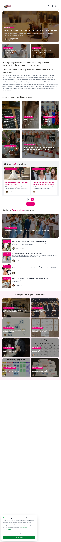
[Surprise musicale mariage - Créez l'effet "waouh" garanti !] (45, 307)
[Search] (52, 6)
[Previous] (28, 199)
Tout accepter (19, 537)
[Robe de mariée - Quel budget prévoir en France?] (30, 115)
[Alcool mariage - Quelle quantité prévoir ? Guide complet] (30, 26)
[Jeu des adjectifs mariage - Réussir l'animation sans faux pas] (45, 367)
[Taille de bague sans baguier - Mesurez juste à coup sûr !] (45, 347)
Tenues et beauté (36, 48)
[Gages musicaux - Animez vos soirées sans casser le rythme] (16, 307)
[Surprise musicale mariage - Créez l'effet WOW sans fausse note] (11, 144)
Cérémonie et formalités (49, 116)
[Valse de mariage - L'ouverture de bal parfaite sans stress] (16, 347)
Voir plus (30, 204)
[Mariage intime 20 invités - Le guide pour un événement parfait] (30, 226)
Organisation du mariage (11, 227)
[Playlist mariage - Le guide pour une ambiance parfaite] (16, 327)
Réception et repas (8, 27)
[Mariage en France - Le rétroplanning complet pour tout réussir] (16, 367)
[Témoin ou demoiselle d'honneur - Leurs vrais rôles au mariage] (50, 115)
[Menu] (48, 6)
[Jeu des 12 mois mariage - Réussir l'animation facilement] (45, 327)
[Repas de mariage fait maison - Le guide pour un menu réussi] (40, 144)
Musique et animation (10, 146)
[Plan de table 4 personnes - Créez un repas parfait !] (11, 115)
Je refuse (19, 533)
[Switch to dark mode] (55, 6)
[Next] (32, 199)
